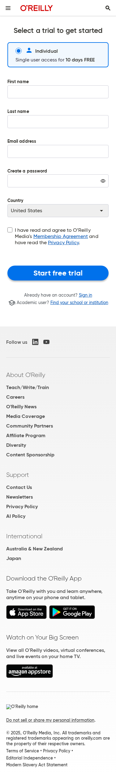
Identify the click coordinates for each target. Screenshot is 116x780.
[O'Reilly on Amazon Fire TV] (29, 676)
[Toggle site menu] (8, 8)
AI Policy (15, 516)
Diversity (16, 445)
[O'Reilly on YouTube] (46, 342)
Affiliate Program (25, 435)
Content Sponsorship (30, 454)
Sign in (85, 295)
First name (18, 82)
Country (15, 201)
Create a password (27, 182)
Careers (15, 397)
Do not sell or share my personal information (50, 720)
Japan (13, 558)
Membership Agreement (60, 236)
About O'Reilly (25, 375)
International (24, 536)
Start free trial (58, 273)
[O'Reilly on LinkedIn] (35, 342)
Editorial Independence (29, 758)
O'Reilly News (21, 406)
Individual (46, 51)
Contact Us (19, 487)
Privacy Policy (63, 242)
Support (17, 474)
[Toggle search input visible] (108, 8)
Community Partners (29, 426)
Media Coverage (25, 416)
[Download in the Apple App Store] (26, 617)
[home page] (36, 8)
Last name (18, 112)
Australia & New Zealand (34, 548)
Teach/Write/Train (27, 387)
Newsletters (19, 497)
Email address (21, 141)
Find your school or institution (79, 302)
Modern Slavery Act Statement (36, 765)
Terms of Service (22, 751)
